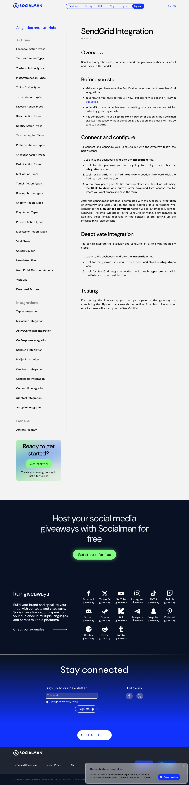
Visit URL (21, 279)
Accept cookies (171, 777)
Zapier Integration (27, 311)
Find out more (143, 777)
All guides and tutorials (36, 27)
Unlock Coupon (25, 251)
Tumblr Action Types (29, 183)
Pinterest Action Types (30, 145)
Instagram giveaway (137, 601)
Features (74, 6)
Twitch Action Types (28, 97)
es (174, 6)
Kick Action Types (27, 174)
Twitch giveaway (170, 601)
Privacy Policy (70, 701)
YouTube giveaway (121, 601)
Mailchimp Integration (30, 321)
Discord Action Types (29, 106)
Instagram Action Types (31, 78)
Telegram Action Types (30, 135)
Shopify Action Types (29, 203)
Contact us (91, 735)
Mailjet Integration (27, 359)
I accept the (64, 701)
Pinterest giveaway (170, 618)
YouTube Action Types (30, 68)
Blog (112, 6)
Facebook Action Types (30, 49)
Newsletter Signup (27, 260)
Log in (123, 6)
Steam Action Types (28, 116)
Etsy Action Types (27, 212)
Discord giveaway (88, 618)
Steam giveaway (105, 618)
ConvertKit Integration (30, 388)
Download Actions (27, 289)
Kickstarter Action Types (31, 231)
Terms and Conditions (25, 765)
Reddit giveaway (105, 636)
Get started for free (94, 554)
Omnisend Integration (30, 369)
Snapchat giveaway (153, 618)
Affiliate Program (26, 430)
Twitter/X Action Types (30, 58)
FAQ (72, 765)
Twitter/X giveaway (105, 601)
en (169, 6)
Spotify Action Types (29, 126)
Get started (39, 464)
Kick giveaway (121, 618)
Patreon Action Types (29, 222)
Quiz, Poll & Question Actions (34, 270)
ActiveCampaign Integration (33, 330)
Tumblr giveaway (121, 636)
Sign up (138, 6)
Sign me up (86, 709)
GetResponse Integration (31, 340)
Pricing (88, 6)
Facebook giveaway (89, 601)
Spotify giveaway (88, 636)
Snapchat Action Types (30, 154)
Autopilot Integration (29, 407)
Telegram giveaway (137, 618)
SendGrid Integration (29, 350)
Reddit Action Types (28, 164)
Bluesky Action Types (29, 193)
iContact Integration (29, 398)
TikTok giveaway (153, 601)
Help (100, 6)
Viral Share (23, 241)
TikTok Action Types (28, 87)
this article (92, 102)
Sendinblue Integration (30, 379)
